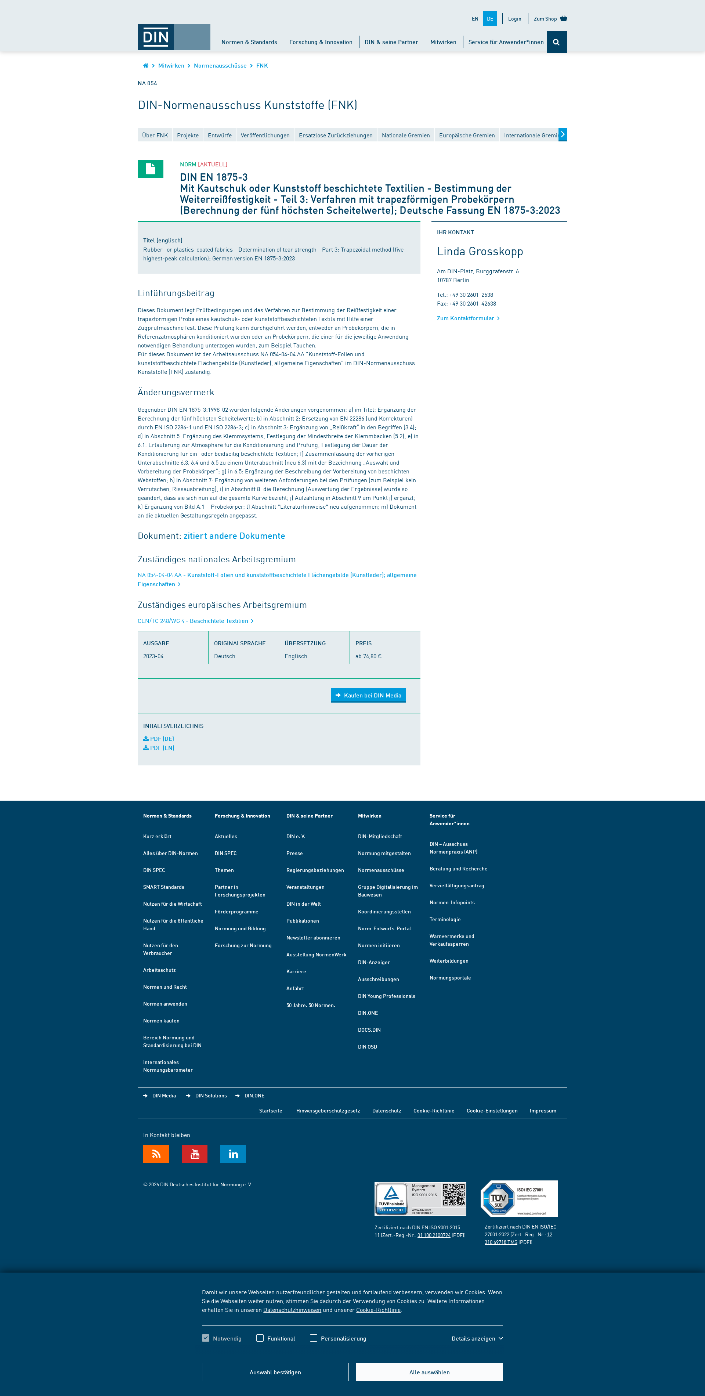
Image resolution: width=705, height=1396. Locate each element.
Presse (294, 852)
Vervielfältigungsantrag (457, 885)
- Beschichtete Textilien (194, 620)
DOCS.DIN (369, 1029)
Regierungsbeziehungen (315, 869)
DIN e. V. (296, 836)
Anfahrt (295, 988)
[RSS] (156, 1154)
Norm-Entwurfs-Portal (384, 928)
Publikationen (302, 920)
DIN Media (164, 1095)
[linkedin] (233, 1154)
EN (475, 18)
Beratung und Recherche (459, 868)
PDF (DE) (161, 738)
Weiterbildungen (449, 960)
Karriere (296, 971)
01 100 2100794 (434, 1234)
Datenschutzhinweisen (292, 1309)
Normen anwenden (165, 1003)
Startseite (270, 1110)
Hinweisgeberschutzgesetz (328, 1110)
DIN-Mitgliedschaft (380, 836)
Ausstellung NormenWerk (316, 954)
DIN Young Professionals (386, 995)
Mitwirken (443, 41)
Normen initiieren (379, 945)
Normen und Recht (165, 986)
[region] (352, 1321)
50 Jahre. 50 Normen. (310, 1005)
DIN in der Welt (303, 903)
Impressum (543, 1110)
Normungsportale (450, 977)
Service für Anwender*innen (506, 41)
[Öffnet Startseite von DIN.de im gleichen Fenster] (174, 33)
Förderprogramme (236, 911)
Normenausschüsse (220, 65)
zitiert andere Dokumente (234, 535)
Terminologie (445, 919)
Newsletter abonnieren (313, 937)
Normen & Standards (249, 41)
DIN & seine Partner (391, 41)
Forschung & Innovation (320, 41)
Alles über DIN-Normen (170, 852)
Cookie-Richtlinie (378, 1309)
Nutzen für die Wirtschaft (172, 903)
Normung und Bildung (240, 928)
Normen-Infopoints (452, 902)
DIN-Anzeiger (374, 962)
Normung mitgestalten (384, 852)
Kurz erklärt (157, 836)
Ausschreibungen (378, 978)
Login (514, 18)
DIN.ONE (368, 1012)
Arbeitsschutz (159, 969)
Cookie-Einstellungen (492, 1110)
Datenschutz (386, 1110)
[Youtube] (194, 1154)
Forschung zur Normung (243, 945)
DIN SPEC (154, 869)
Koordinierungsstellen (384, 911)
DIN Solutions (211, 1095)
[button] (477, 1338)
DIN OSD (367, 1046)
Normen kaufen (161, 1020)
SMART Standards (163, 886)
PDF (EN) (161, 747)
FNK (262, 65)
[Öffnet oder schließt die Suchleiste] (557, 42)
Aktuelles (226, 836)
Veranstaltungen (305, 886)
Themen (224, 869)
